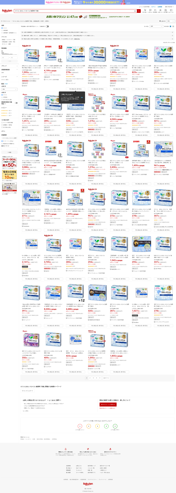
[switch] (16, 103)
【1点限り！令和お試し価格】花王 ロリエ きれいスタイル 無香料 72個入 (53, 116)
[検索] (139, 11)
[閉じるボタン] (172, 32)
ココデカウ (48, 366)
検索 (10, 61)
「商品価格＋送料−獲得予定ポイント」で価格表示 (32, 26)
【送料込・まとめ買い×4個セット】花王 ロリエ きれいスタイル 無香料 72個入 (119, 353)
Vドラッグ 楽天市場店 (117, 224)
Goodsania (26, 226)
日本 (2, 72)
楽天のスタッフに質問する (108, 404)
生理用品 (54, 439)
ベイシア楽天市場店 (29, 130)
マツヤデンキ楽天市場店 (118, 320)
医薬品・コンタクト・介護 (28, 439)
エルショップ (49, 318)
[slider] (1, 54)
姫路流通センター (94, 83)
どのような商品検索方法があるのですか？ (34, 405)
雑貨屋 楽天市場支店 (95, 320)
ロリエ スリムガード (27, 390)
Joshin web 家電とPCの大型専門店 (164, 227)
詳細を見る (77, 39)
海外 (7, 83)
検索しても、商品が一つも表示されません (34, 408)
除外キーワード (5, 146)
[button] (169, 7)
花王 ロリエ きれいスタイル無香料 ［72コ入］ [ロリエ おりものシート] (119, 211)
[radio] (2, 28)
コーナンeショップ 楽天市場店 (97, 273)
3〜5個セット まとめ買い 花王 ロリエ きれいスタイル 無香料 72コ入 (141, 306)
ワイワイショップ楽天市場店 (75, 318)
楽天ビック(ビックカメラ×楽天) (141, 132)
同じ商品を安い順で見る (75, 89)
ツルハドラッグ (71, 83)
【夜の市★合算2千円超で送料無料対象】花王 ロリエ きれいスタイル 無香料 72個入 (97, 67)
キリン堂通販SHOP (50, 174)
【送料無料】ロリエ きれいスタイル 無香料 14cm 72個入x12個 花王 (75, 306)
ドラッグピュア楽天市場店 (162, 174)
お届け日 (3, 92)
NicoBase (26, 275)
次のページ (106, 378)
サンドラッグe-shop (139, 81)
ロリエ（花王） (5, 79)
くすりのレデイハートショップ (75, 270)
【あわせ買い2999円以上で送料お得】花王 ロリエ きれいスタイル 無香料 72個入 (31, 306)
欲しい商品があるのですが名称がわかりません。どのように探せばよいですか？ (44, 403)
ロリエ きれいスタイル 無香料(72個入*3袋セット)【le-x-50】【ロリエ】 (97, 211)
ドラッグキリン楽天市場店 (52, 79)
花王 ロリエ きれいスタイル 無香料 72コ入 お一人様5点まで (75, 353)
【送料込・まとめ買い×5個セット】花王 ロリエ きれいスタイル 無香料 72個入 (53, 211)
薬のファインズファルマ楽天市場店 (76, 132)
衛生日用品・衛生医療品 (43, 439)
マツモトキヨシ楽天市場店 (162, 83)
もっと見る (25, 411)
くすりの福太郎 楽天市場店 (140, 224)
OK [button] (82, 97)
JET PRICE (158, 268)
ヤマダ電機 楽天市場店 (73, 176)
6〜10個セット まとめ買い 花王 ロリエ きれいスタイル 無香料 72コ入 (32, 257)
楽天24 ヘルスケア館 (95, 132)
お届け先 (3, 86)
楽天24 (25, 85)
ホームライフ (27, 320)
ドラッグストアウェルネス (162, 322)
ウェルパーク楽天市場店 (140, 271)
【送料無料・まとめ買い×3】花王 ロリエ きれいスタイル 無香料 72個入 (119, 257)
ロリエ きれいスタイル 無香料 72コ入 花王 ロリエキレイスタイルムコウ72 (163, 211)
